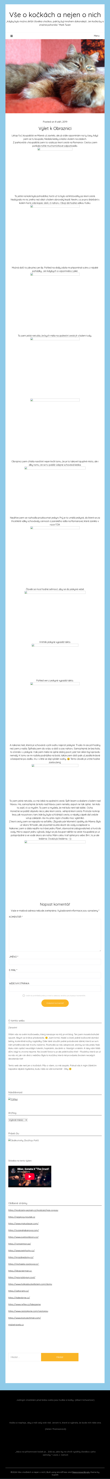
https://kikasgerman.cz (20, 1270)
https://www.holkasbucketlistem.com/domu (30, 1284)
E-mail (13, 970)
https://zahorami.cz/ (18, 1290)
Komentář (15, 916)
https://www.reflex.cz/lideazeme (24, 1304)
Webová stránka (19, 983)
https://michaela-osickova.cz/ (23, 1264)
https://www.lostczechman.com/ (24, 1317)
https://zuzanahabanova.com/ (23, 1230)
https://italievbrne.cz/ (19, 1297)
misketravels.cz (16, 1324)
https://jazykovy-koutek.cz (21, 1217)
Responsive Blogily (81, 1472)
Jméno (13, 956)
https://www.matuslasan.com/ (23, 1223)
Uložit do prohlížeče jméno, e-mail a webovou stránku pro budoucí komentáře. (56, 995)
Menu (97, 35)
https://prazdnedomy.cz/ (21, 1257)
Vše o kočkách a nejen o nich (55, 14)
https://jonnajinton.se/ (19, 1243)
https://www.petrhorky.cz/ (21, 1250)
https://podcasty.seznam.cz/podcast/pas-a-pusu (33, 1210)
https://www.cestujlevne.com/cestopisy (28, 1311)
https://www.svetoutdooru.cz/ (23, 1237)
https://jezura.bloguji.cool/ (21, 1277)
